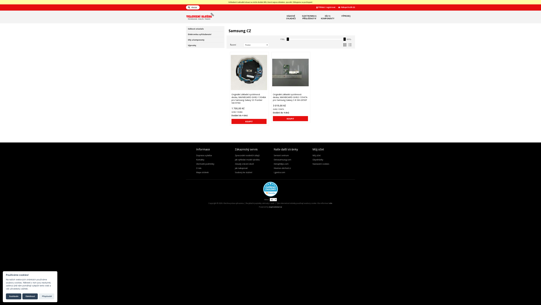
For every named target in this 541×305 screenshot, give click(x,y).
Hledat (193, 7)
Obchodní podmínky (205, 164)
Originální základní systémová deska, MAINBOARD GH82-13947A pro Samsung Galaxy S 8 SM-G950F (290, 97)
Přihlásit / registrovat (326, 7)
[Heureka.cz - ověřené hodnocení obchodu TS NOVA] (270, 196)
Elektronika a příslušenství (309, 17)
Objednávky (317, 159)
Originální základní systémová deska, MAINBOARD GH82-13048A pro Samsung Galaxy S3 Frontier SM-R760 (248, 98)
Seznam (350, 45)
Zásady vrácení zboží (244, 164)
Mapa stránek (202, 172)
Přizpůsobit (47, 296)
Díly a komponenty (327, 17)
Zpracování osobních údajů (247, 155)
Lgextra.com (279, 172)
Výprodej (345, 16)
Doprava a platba (204, 155)
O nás (198, 168)
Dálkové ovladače (291, 17)
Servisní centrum (281, 155)
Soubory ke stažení (243, 172)
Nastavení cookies (320, 164)
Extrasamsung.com (282, 159)
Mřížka (344, 45)
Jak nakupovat (241, 168)
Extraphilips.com (281, 164)
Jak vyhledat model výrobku (247, 159)
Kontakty (200, 159)
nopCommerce (275, 207)
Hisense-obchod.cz (282, 168)
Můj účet (316, 155)
